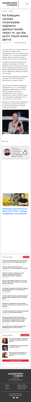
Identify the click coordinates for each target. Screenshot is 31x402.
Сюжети (7, 388)
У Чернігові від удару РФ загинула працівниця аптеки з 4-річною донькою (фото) (15, 311)
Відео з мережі (22, 385)
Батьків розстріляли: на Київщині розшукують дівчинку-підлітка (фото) (18, 340)
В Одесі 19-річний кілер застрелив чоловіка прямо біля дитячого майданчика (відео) (15, 261)
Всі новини (26, 257)
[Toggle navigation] (27, 4)
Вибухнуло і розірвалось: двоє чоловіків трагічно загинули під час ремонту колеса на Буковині (15, 305)
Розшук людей (22, 388)
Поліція (6, 141)
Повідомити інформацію (15, 360)
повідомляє (16, 59)
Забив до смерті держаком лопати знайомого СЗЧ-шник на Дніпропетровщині (15, 267)
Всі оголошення (25, 335)
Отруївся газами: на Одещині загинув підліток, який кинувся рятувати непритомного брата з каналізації (13, 274)
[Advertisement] (15, 176)
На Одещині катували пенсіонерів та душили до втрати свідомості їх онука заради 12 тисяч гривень (15, 289)
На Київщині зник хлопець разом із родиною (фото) (18, 346)
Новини (10, 11)
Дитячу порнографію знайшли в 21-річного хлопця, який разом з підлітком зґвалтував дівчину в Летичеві (14, 282)
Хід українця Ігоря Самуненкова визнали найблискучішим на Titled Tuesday (14, 326)
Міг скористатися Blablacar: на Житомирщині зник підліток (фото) (18, 354)
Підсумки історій (22, 386)
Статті (7, 386)
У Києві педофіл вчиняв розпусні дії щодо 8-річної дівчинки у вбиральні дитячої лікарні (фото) (15, 297)
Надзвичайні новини (20, 42)
